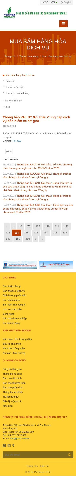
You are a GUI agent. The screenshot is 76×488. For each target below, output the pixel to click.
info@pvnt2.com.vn (20, 438)
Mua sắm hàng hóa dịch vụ (20, 75)
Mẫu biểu (8, 406)
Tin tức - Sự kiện (15, 87)
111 (57, 226)
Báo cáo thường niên (14, 383)
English (67, 2)
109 (38, 226)
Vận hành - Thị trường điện (17, 339)
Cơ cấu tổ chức (11, 300)
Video (7, 107)
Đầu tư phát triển (12, 343)
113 (8, 232)
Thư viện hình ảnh (13, 100)
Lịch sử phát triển (12, 309)
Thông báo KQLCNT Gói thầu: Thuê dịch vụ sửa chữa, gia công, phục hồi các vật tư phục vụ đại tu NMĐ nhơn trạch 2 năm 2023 (38, 208)
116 (36, 232)
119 (65, 232)
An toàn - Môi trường (14, 353)
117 (46, 232)
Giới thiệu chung (11, 286)
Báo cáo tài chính (12, 378)
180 (18, 238)
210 (27, 238)
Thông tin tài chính (13, 392)
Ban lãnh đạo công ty (14, 304)
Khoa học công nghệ (14, 348)
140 (8, 238)
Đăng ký (69, 454)
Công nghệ (8, 313)
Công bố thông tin (12, 369)
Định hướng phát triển (14, 295)
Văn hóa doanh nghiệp (15, 318)
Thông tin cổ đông (12, 373)
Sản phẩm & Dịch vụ (14, 290)
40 (20, 226)
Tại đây (16, 140)
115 (26, 232)
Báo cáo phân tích (12, 387)
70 (28, 226)
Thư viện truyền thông (17, 93)
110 (47, 226)
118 (55, 232)
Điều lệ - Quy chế (12, 401)
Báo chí (10, 81)
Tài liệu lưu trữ (11, 396)
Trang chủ (32, 465)
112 (66, 226)
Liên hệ (44, 465)
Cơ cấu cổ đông (11, 323)
